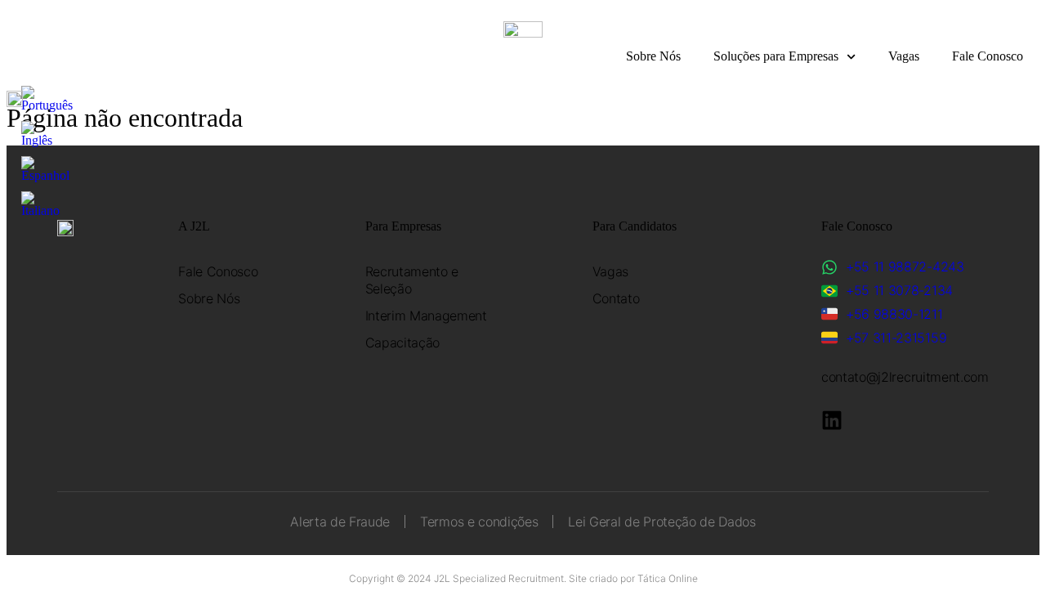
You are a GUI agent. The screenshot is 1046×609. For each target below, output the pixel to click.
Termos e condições (479, 521)
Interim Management (426, 315)
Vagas (903, 56)
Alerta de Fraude (340, 521)
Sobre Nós (653, 56)
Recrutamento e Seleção (412, 280)
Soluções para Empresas (775, 56)
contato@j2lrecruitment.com (905, 377)
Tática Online (667, 578)
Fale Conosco (987, 56)
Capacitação (402, 342)
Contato (616, 298)
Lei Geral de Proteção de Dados (661, 521)
